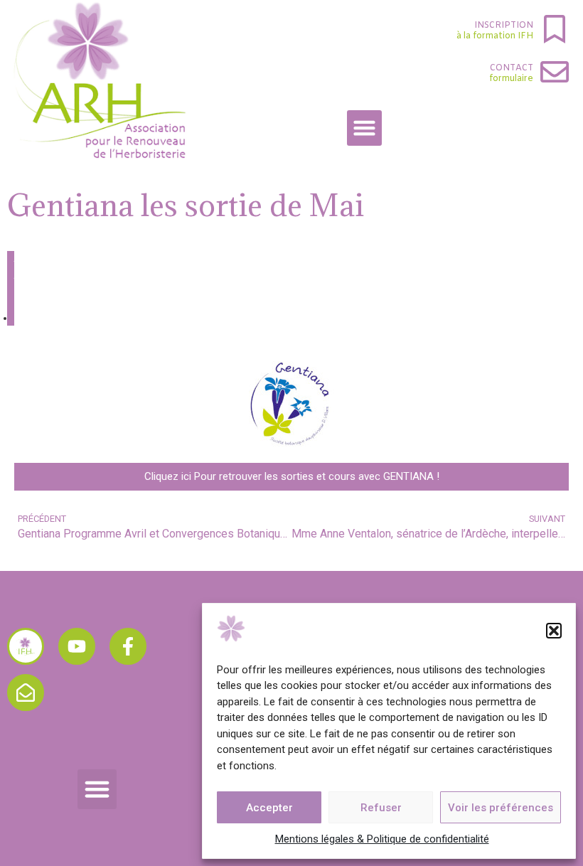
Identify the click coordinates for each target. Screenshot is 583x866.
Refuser (381, 807)
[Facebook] (127, 646)
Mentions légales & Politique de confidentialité (382, 839)
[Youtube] (76, 646)
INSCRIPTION (503, 25)
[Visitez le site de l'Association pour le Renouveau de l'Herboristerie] (25, 646)
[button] (554, 631)
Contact (511, 68)
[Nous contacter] (25, 692)
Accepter (269, 807)
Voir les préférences (500, 807)
